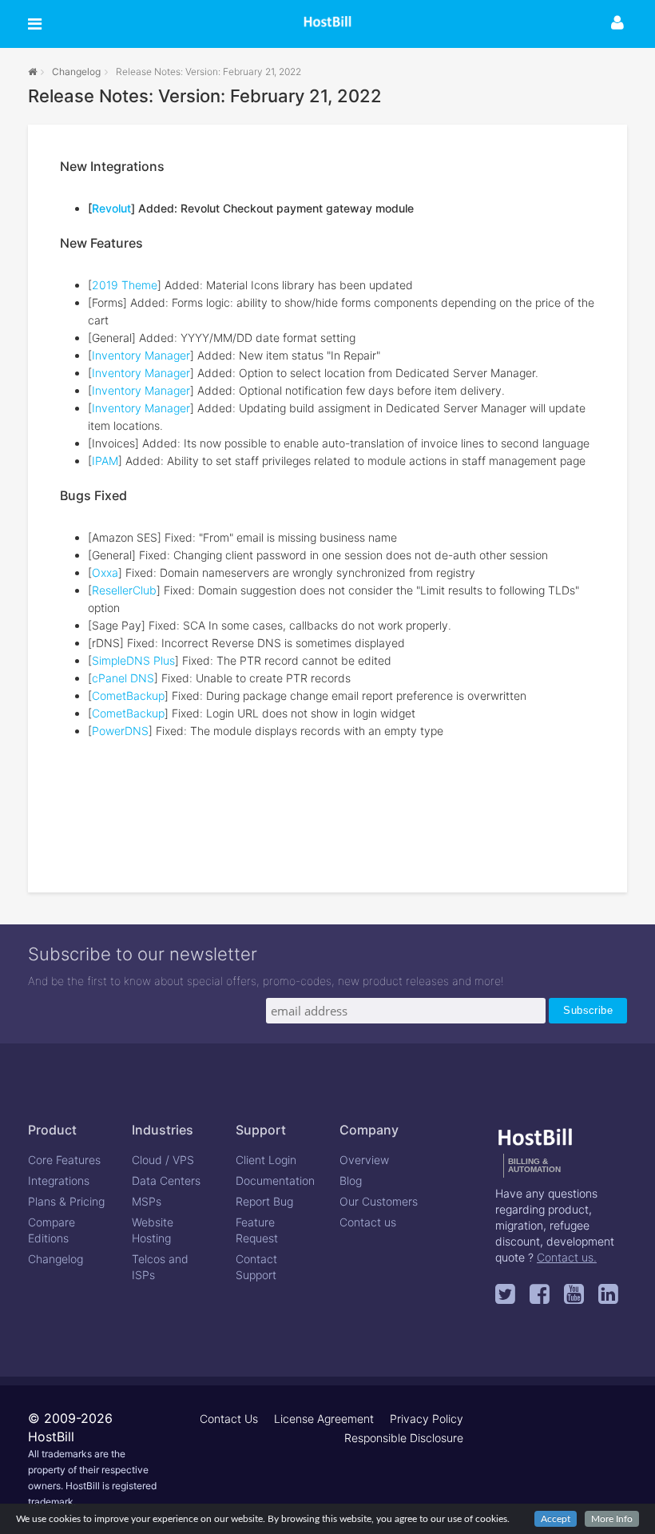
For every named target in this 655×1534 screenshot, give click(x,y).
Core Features (64, 1159)
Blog (350, 1180)
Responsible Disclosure (403, 1438)
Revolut (111, 208)
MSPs (146, 1201)
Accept (555, 1519)
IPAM (105, 460)
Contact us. (567, 1257)
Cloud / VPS (163, 1159)
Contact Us (229, 1418)
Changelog (76, 71)
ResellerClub (124, 590)
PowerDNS (120, 730)
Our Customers (378, 1201)
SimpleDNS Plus (133, 660)
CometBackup (128, 695)
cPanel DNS (123, 678)
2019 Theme (124, 285)
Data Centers (166, 1180)
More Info (612, 1519)
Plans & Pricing (66, 1201)
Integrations (58, 1180)
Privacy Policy (426, 1418)
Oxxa (105, 572)
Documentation (275, 1180)
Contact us (367, 1222)
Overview (364, 1159)
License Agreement (324, 1418)
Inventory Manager (141, 355)
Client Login (266, 1159)
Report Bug (264, 1201)
